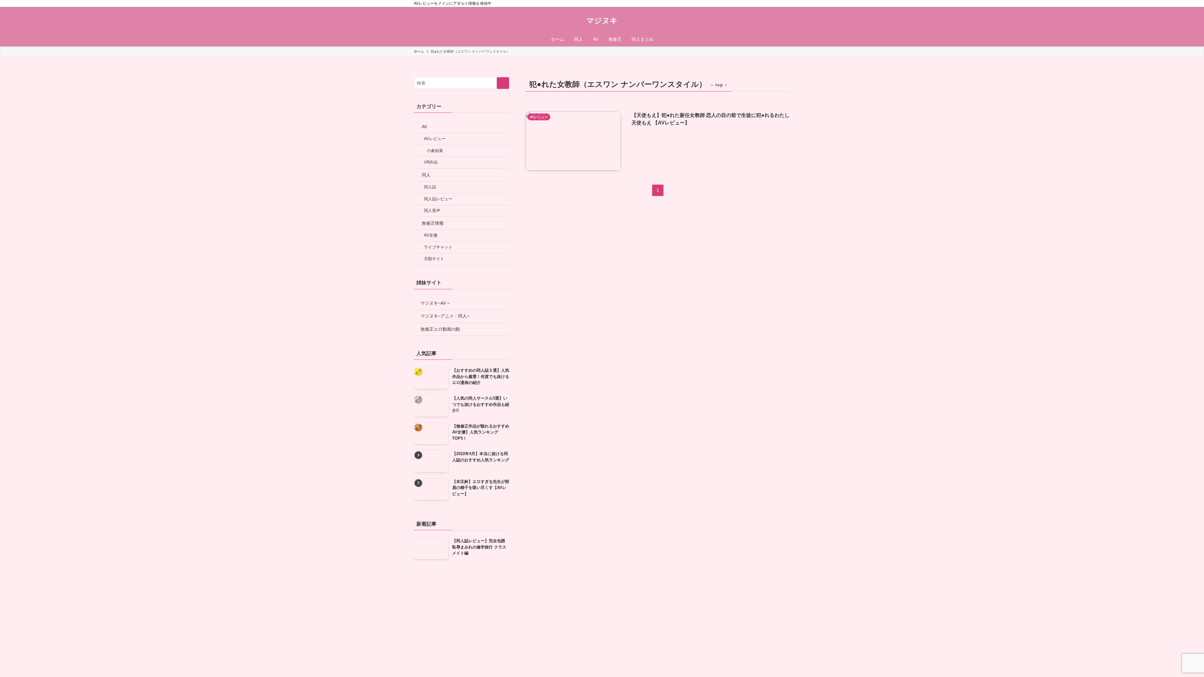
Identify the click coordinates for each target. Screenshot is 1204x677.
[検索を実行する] (503, 83)
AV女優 (430, 235)
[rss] (778, 3)
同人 (426, 174)
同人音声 (432, 210)
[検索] (786, 3)
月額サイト (434, 259)
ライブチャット (438, 247)
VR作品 (431, 162)
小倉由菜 (435, 151)
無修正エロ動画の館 (440, 329)
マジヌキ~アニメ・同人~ (444, 315)
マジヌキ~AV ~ (435, 303)
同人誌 (430, 187)
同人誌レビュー (438, 199)
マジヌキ (602, 20)
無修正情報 (433, 223)
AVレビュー (435, 139)
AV (424, 126)
